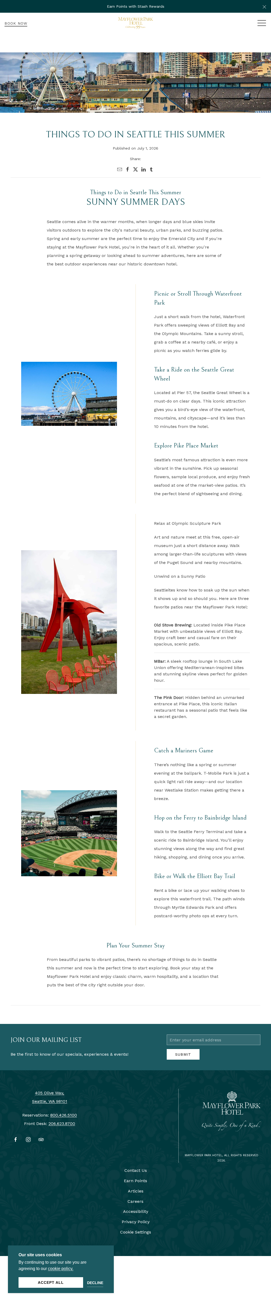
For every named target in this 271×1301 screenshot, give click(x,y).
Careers (135, 1201)
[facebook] (127, 169)
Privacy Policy (136, 1221)
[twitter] (135, 169)
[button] (264, 6)
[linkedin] (143, 169)
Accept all (51, 1282)
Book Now (15, 23)
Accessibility (135, 1211)
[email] (119, 169)
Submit (183, 1054)
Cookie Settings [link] (135, 1232)
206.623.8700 (61, 1123)
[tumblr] (151, 169)
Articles (135, 1191)
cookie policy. (60, 1268)
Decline (95, 1283)
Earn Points (135, 1180)
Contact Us (135, 1170)
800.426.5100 (63, 1115)
